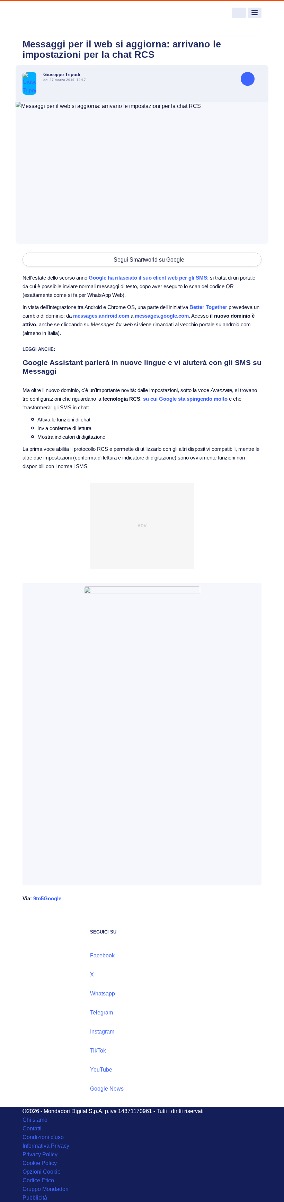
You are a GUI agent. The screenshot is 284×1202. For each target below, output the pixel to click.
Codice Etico (38, 1180)
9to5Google (47, 898)
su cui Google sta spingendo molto (185, 399)
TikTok (98, 1051)
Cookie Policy (40, 1163)
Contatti (32, 1128)
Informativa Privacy (46, 1146)
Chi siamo (35, 1120)
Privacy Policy (40, 1154)
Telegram (101, 1013)
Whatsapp (102, 993)
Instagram (102, 1032)
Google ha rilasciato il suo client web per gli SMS (148, 278)
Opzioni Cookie (42, 1172)
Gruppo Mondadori (46, 1189)
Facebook (102, 955)
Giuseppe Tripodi (61, 74)
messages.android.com (101, 316)
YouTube (101, 1070)
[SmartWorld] (48, 13)
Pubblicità (35, 1198)
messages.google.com (162, 316)
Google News (107, 1089)
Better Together (208, 307)
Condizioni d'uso (43, 1137)
